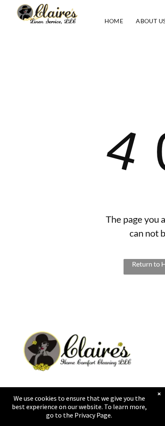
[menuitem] (114, 20)
